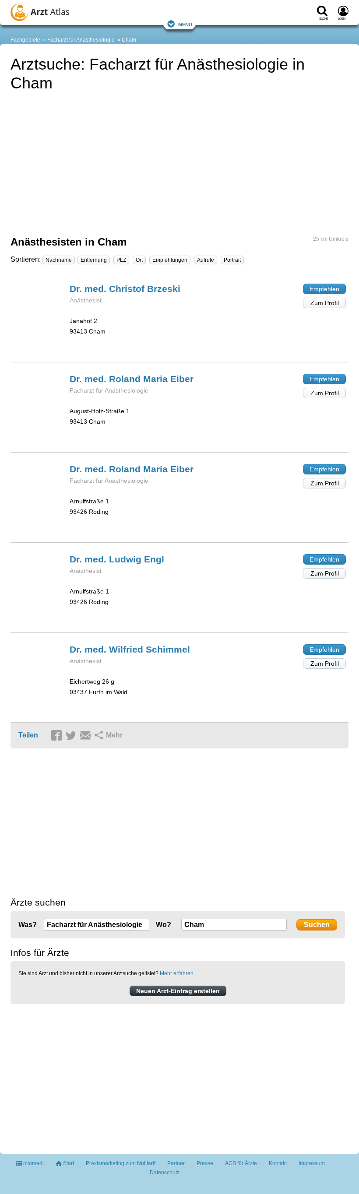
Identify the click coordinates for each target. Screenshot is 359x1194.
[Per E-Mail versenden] (86, 736)
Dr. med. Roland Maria (132, 379)
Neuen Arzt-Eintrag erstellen (178, 990)
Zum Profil (324, 302)
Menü (185, 24)
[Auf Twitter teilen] (72, 736)
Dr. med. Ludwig (117, 559)
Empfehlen (324, 288)
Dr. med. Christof (125, 289)
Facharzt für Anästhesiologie (81, 40)
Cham (129, 40)
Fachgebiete (25, 40)
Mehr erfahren (177, 973)
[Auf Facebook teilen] (57, 736)
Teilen (28, 735)
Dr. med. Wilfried (130, 649)
